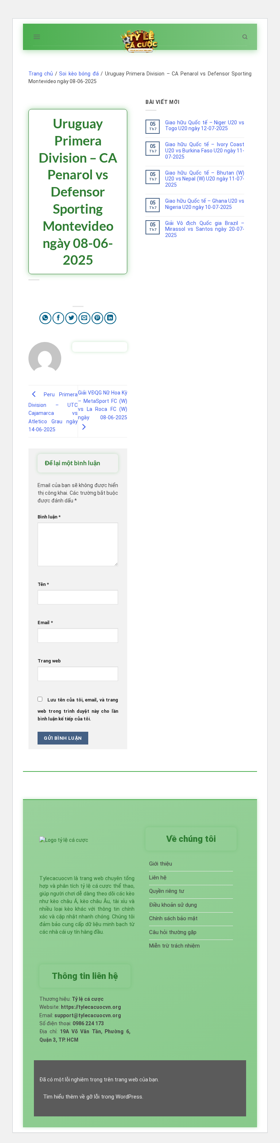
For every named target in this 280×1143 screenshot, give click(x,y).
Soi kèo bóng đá (78, 74)
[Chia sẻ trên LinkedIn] (110, 318)
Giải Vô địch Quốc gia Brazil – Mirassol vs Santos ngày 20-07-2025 (204, 229)
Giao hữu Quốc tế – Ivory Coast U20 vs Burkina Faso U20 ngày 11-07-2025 (204, 150)
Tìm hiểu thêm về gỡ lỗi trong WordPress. (93, 1096)
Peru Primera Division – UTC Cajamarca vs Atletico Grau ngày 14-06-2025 (53, 412)
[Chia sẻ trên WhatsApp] (45, 318)
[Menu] (36, 36)
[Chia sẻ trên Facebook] (58, 318)
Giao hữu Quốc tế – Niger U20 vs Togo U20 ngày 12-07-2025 (204, 126)
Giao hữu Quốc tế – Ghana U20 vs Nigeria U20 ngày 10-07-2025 (204, 204)
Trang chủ (40, 74)
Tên (43, 584)
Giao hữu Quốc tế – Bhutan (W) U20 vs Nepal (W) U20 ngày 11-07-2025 (204, 179)
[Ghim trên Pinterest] (98, 318)
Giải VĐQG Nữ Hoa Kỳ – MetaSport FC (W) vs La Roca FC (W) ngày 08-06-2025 (102, 405)
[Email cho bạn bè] (84, 318)
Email (45, 622)
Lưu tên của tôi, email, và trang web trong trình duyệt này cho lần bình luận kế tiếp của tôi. (78, 709)
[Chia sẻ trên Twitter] (71, 318)
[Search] (244, 36)
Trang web (49, 661)
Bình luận (49, 517)
